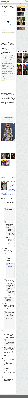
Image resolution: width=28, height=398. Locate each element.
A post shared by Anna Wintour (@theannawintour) (8, 32)
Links (14, 3)
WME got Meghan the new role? (20, 7)
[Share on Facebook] (1, 13)
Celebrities (4, 3)
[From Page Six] (3, 80)
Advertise (26, 0)
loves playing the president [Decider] (8, 194)
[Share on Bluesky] (3, 13)
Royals (6, 3)
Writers (24, 0)
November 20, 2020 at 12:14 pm (12, 347)
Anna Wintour (6, 11)
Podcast (12, 3)
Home (6, 396)
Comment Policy (8, 396)
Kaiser (3, 11)
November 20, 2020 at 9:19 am (11, 263)
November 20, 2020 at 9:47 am (11, 297)
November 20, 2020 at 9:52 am (11, 284)
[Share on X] (2, 13)
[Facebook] (22, 3)
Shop (9, 3)
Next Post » (13, 177)
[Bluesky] (19, 3)
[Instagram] (21, 3)
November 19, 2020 (11, 121)
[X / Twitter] (20, 3)
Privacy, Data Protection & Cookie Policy (15, 396)
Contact (21, 0)
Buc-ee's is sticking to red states (20, 21)
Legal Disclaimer (20, 396)
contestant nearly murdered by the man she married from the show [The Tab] (8, 190)
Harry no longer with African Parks (20, 16)
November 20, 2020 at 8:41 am (12, 248)
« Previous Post (3, 177)
